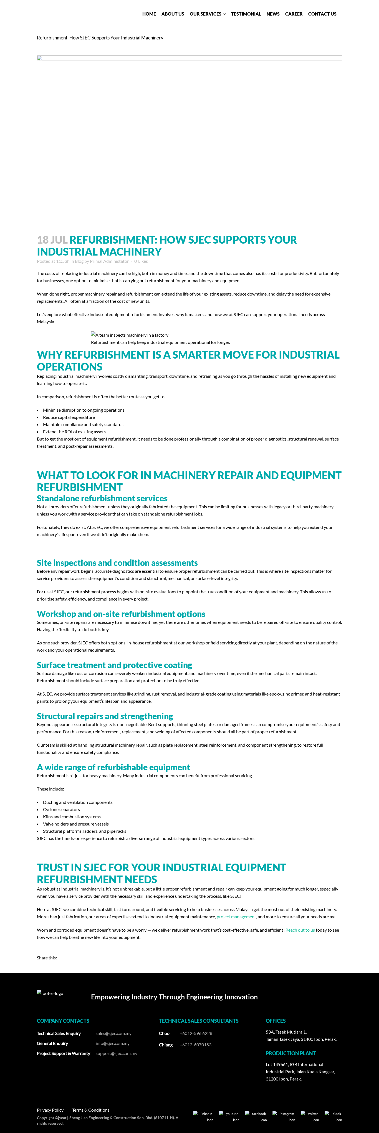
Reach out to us (300, 929)
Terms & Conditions (91, 1109)
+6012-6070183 (195, 1044)
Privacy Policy (50, 1109)
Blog (79, 261)
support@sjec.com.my (116, 1053)
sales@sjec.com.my (114, 1033)
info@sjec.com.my (113, 1043)
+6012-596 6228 (196, 1033)
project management (236, 916)
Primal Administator (109, 261)
